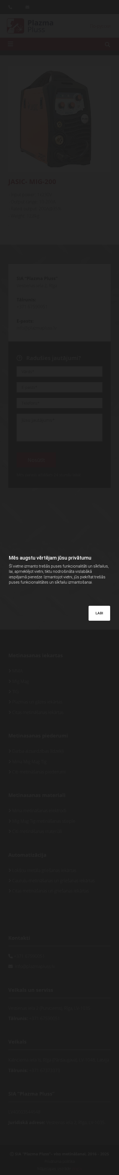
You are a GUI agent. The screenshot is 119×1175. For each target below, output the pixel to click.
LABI (99, 613)
